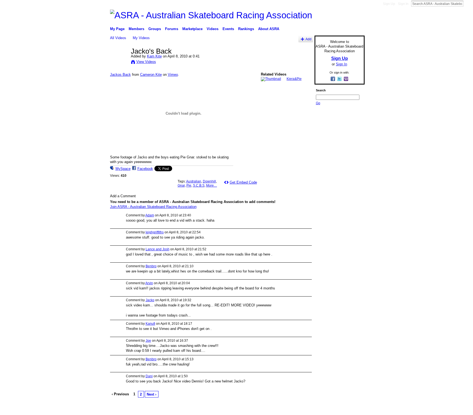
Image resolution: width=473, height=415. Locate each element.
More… (211, 185)
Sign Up (389, 4)
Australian (193, 181)
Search (468, 3)
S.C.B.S (198, 185)
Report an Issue (324, 409)
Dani (149, 376)
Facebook (145, 169)
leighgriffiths (155, 232)
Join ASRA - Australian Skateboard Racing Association (153, 207)
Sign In (403, 4)
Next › (151, 394)
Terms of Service (352, 409)
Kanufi (150, 324)
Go (318, 103)
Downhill (209, 181)
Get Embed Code (243, 182)
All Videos (118, 38)
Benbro (151, 266)
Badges (302, 409)
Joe (148, 341)
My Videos (141, 38)
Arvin (149, 283)
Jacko (150, 300)
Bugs (143, 409)
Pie (188, 185)
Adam (149, 215)
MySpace (123, 169)
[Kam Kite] (120, 62)
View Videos (146, 62)
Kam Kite (154, 56)
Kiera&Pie (294, 79)
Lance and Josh (157, 249)
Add (308, 39)
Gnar (181, 185)
